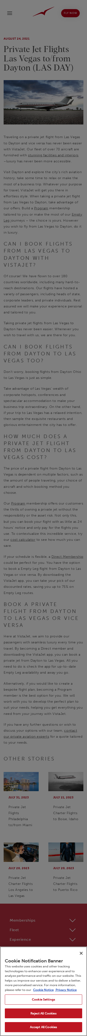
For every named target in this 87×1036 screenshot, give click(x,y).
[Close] (81, 953)
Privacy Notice (66, 990)
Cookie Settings (43, 999)
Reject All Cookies (43, 1013)
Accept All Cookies (43, 1027)
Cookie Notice (43, 990)
